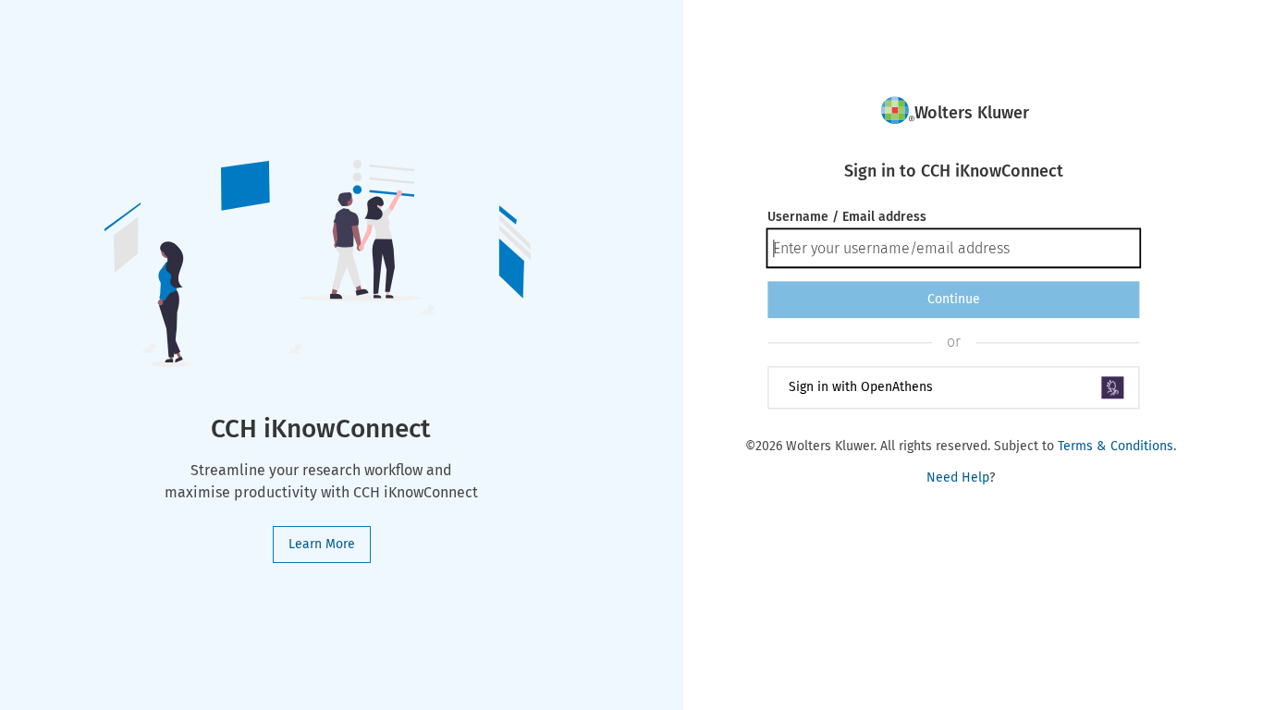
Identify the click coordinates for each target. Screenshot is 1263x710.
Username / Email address (846, 217)
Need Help (957, 477)
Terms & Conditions (1115, 446)
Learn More (321, 544)
